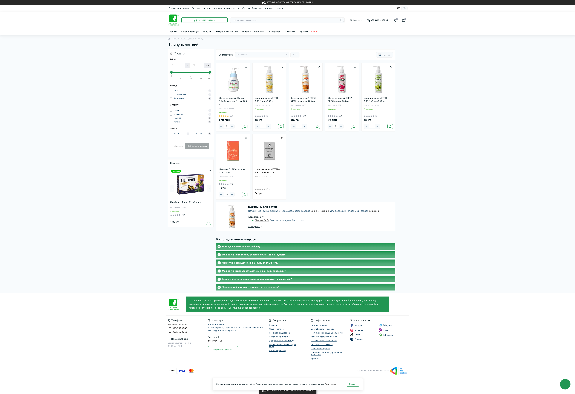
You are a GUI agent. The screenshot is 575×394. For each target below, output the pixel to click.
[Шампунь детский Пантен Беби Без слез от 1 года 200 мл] (233, 79)
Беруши (207, 31)
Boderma (246, 31)
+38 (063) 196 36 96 (177, 324)
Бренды (304, 31)
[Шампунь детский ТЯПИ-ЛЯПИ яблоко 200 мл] (378, 79)
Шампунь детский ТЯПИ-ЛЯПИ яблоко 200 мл (376, 100)
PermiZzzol (259, 31)
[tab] (305, 246)
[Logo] (173, 20)
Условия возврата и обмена (325, 336)
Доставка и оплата (201, 8)
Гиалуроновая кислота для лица (282, 345)
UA (398, 8)
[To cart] (208, 222)
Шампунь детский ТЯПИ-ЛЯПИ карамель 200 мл (303, 100)
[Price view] (389, 54)
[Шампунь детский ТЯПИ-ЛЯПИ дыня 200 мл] (269, 79)
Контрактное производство (226, 8)
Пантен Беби (262, 220)
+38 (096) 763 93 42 (177, 328)
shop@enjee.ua (215, 340)
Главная (173, 31)
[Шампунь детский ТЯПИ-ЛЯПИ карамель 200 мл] (305, 79)
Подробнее (330, 384)
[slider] (171, 72)
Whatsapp (388, 335)
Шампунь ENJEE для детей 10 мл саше (232, 171)
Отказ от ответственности (324, 340)
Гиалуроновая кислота (226, 31)
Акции (186, 8)
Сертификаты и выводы (322, 329)
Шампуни (374, 211)
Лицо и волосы (276, 329)
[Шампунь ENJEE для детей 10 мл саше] (233, 150)
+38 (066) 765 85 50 (177, 332)
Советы (246, 8)
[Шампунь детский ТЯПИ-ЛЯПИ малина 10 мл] (269, 150)
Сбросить (178, 146)
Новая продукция (190, 31)
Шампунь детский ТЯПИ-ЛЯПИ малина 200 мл (340, 100)
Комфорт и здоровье (279, 332)
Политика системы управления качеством (326, 353)
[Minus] (221, 126)
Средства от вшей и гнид (281, 340)
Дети (175, 39)
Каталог (280, 8)
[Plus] (232, 126)
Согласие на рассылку (322, 344)
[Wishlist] (210, 171)
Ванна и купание (187, 39)
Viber (385, 330)
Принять (352, 384)
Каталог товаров (319, 325)
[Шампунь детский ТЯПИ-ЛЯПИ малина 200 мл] (342, 79)
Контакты (268, 8)
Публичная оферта (320, 348)
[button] (172, 188)
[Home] (169, 39)
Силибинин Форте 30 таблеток (185, 202)
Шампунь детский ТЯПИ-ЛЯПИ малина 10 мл (267, 171)
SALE (314, 31)
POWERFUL (290, 31)
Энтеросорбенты (277, 350)
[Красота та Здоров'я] (176, 304)
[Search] (341, 20)
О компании (175, 8)
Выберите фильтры (197, 146)
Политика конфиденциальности (327, 332)
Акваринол (274, 31)
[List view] (384, 54)
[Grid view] (379, 54)
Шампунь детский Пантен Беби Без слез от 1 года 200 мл (233, 101)
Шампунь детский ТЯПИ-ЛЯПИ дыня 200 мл (267, 100)
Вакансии (257, 8)
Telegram (387, 325)
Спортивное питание (279, 336)
